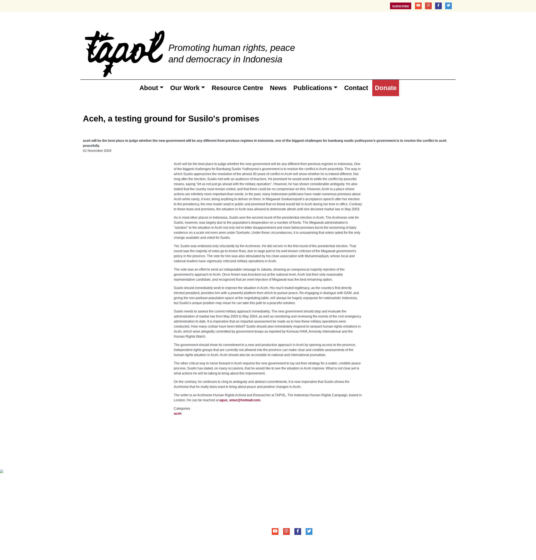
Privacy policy (143, 480)
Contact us (94, 480)
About (148, 88)
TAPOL (277, 479)
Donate (386, 88)
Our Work (185, 88)
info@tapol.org (298, 517)
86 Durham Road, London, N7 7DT (304, 505)
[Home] (125, 53)
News (278, 88)
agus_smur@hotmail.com (239, 400)
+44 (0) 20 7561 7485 (298, 511)
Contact (356, 88)
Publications (312, 88)
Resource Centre (237, 88)
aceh (178, 413)
